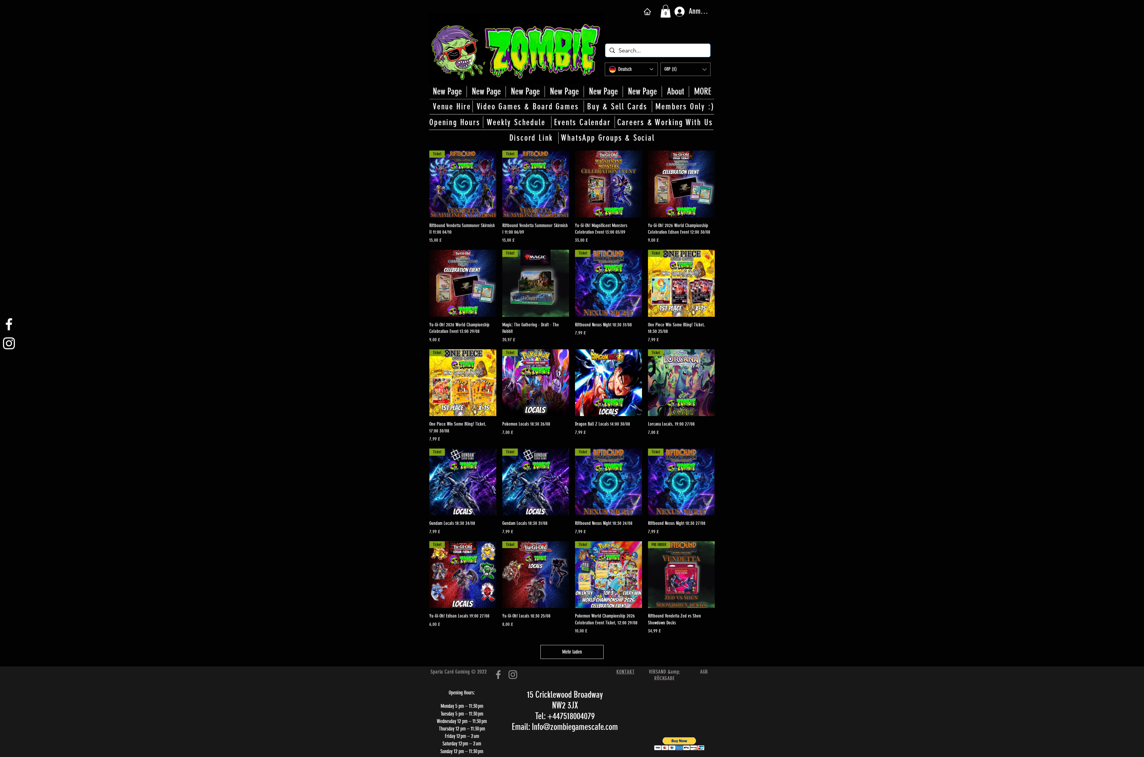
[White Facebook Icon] (9, 324)
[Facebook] (498, 674)
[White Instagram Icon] (9, 343)
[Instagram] (513, 674)
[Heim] (647, 11)
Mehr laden (572, 652)
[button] (665, 11)
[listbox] (685, 69)
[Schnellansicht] (608, 184)
